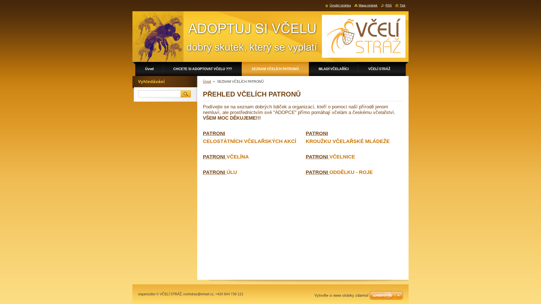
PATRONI (215, 157)
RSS (388, 5)
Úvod (207, 81)
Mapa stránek (368, 5)
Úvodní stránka (340, 5)
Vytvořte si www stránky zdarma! (341, 295)
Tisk (402, 5)
